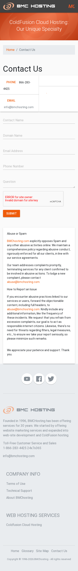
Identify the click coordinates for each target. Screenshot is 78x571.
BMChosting (41, 559)
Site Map (42, 551)
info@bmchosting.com (19, 456)
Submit (11, 213)
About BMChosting (19, 498)
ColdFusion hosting (55, 435)
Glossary (28, 551)
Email (11, 100)
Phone (11, 82)
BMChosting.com (18, 241)
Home (10, 50)
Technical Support (19, 491)
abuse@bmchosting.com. (23, 282)
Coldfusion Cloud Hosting (24, 525)
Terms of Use (15, 484)
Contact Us (59, 551)
